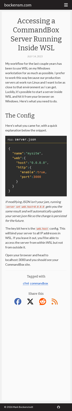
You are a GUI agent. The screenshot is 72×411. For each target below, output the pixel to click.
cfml (26, 283)
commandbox (39, 283)
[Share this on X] (31, 301)
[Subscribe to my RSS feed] (55, 301)
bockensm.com (17, 4)
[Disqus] (36, 352)
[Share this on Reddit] (43, 301)
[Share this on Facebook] (18, 301)
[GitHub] (58, 407)
